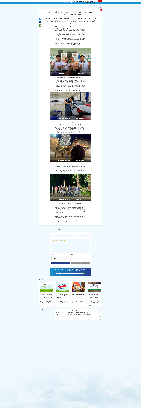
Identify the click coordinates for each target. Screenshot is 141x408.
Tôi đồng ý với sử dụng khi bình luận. (65, 254)
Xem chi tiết (100, 310)
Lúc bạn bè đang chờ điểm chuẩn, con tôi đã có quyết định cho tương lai (95, 294)
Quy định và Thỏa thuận (63, 254)
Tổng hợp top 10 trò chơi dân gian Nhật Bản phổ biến (78, 312)
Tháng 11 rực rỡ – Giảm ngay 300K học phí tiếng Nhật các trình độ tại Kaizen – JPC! (61, 294)
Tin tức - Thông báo (99, 7)
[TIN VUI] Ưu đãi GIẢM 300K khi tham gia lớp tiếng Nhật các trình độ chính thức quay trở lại (46, 294)
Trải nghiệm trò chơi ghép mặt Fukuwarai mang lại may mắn (79, 314)
